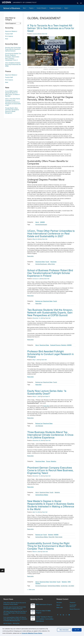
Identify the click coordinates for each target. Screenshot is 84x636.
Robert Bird (38, 303)
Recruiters (59, 602)
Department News (40, 261)
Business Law (38, 301)
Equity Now (46, 406)
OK (76, 629)
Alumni (37, 222)
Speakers (37, 583)
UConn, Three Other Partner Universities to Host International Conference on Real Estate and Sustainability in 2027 (51, 233)
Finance (48, 461)
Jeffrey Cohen (51, 264)
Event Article (53, 582)
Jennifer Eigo (64, 586)
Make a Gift (60, 607)
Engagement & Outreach (55, 8)
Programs (31, 8)
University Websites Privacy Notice (32, 633)
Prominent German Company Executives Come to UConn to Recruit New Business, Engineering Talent (50, 470)
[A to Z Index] (80, 2)
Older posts (31, 589)
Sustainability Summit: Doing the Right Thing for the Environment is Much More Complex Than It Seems (49, 545)
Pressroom (72, 602)
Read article (30, 256)
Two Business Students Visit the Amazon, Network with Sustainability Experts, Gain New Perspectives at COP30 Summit (50, 312)
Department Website (10, 31)
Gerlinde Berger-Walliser (41, 495)
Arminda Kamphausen (41, 224)
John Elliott (71, 586)
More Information (64, 630)
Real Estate (53, 261)
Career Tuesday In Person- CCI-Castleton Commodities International (44, 619)
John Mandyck (39, 426)
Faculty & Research (41, 8)
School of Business (11, 8)
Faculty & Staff (9, 34)
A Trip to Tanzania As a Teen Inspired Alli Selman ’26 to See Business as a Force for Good (50, 28)
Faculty (47, 261)
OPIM (69, 582)
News (6, 39)
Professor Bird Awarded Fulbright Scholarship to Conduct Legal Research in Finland (50, 354)
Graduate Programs (55, 345)
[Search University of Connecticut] (77, 2)
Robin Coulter (58, 537)
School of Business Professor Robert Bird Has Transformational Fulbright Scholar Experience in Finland (50, 272)
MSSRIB (42, 222)
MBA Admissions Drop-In (44, 604)
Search (66, 8)
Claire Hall (44, 34)
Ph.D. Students (9, 36)
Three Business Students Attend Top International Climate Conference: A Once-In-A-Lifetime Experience (50, 434)
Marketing (63, 345)
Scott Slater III (46, 396)
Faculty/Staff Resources (73, 605)
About (24, 8)
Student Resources (75, 609)
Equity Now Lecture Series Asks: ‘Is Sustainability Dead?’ (46, 392)
